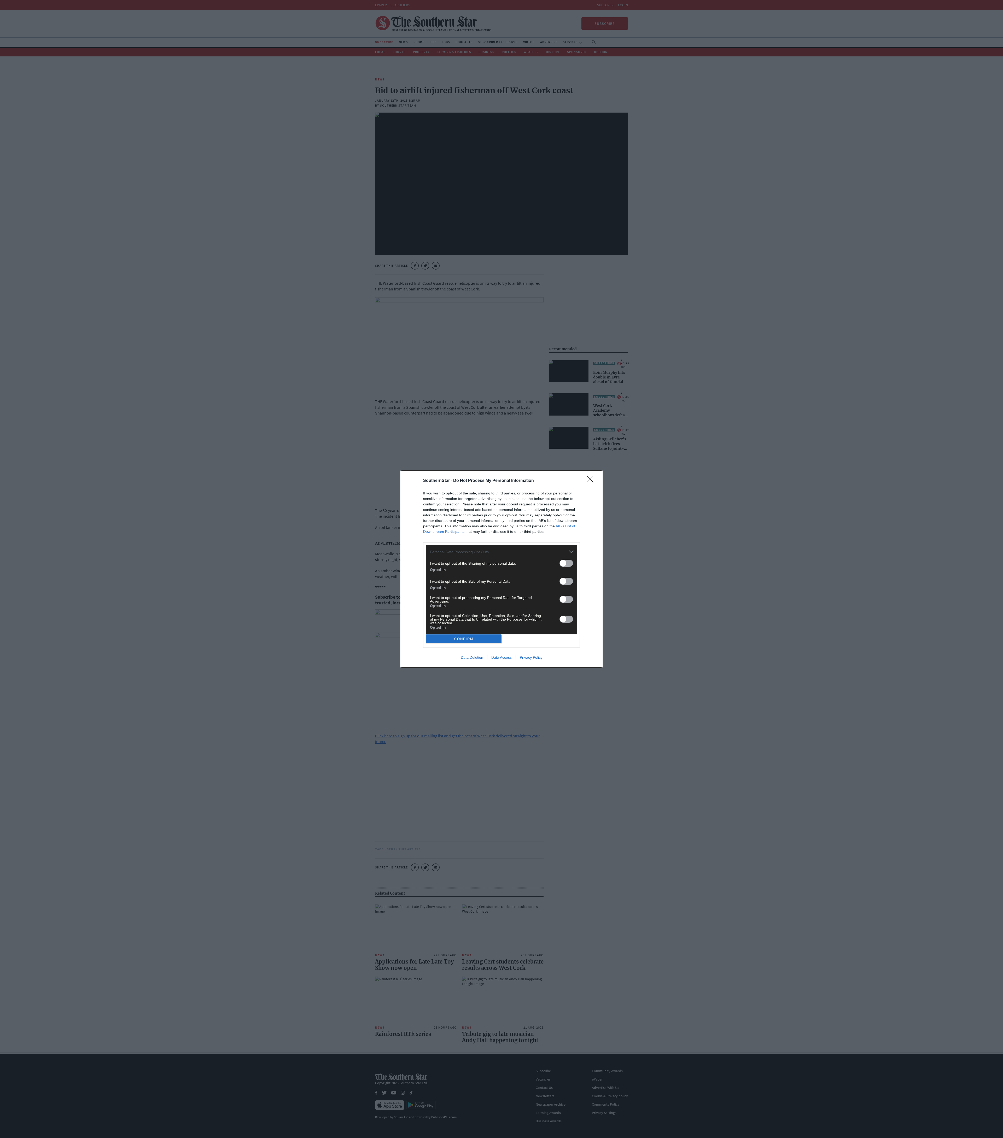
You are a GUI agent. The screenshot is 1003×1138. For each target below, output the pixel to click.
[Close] (592, 481)
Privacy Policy (531, 657)
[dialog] (501, 569)
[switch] (566, 563)
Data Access (501, 657)
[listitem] (501, 552)
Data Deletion (472, 657)
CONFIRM (464, 639)
